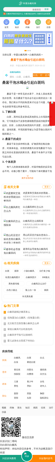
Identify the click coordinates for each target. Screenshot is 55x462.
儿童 (16, 381)
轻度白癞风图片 (12, 277)
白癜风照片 (31, 277)
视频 (4, 408)
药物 (27, 27)
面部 (16, 271)
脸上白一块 (30, 290)
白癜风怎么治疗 (39, 284)
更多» (47, 187)
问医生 (30, 370)
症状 (43, 408)
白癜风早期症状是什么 (14, 14)
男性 (16, 386)
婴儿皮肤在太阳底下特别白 (19, 340)
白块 (16, 362)
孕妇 (29, 386)
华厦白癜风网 (20, 54)
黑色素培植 (14, 284)
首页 (6, 27)
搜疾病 (43, 370)
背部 (16, 398)
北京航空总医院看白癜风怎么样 (21, 323)
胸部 (42, 393)
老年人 (43, 386)
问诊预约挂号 (46, 458)
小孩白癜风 (29, 271)
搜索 (46, 9)
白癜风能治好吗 (30, 14)
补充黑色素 (27, 296)
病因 (46, 290)
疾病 (4, 360)
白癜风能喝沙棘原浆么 (17, 312)
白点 (42, 358)
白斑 (7, 271)
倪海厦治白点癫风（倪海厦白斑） (22, 317)
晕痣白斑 (31, 362)
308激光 (46, 277)
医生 (19, 408)
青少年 (30, 381)
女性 (42, 381)
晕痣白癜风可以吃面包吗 (18, 329)
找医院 (17, 374)
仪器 (48, 27)
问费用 (30, 374)
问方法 (43, 374)
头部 (29, 398)
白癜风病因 (35, 54)
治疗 (38, 27)
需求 (4, 372)
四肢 (29, 393)
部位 (4, 396)
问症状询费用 (9, 458)
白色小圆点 (12, 290)
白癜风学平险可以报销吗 (18, 335)
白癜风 (17, 358)
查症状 (17, 370)
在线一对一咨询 (41, 75)
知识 (17, 27)
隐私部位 (44, 398)
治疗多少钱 (44, 271)
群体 (4, 384)
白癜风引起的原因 (43, 14)
